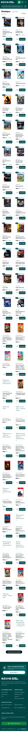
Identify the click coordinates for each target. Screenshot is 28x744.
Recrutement (4, 694)
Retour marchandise (19, 698)
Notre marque (4, 692)
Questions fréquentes (19, 692)
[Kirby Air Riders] (7, 356)
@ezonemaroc (19, 704)
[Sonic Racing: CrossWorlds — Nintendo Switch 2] (7, 546)
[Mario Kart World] (7, 411)
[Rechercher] (25, 6)
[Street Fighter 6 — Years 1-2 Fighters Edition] (20, 598)
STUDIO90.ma (24, 728)
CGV (2, 696)
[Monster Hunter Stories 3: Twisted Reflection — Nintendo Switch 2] (20, 437)
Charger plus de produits (14, 652)
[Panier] (22, 2)
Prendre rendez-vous (15, 723)
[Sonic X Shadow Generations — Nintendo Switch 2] (20, 546)
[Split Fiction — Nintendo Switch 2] (20, 572)
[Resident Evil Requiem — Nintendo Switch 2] (20, 519)
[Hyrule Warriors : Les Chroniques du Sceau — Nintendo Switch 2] (7, 328)
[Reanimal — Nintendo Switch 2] (7, 519)
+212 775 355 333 (7, 704)
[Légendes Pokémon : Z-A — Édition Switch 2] (7, 384)
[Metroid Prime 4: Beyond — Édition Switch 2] (7, 437)
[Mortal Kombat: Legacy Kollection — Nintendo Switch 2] (7, 466)
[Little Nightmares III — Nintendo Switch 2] (20, 384)
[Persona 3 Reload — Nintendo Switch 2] (20, 466)
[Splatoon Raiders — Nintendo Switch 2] (7, 572)
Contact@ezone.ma (20, 707)
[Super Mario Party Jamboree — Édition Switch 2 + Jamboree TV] (20, 625)
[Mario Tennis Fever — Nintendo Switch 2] (20, 411)
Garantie (17, 696)
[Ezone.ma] (7, 2)
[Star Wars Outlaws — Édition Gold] (7, 598)
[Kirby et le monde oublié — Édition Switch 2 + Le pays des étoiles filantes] (20, 356)
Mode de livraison (19, 694)
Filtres (24, 13)
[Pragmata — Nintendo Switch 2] (20, 492)
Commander (9, 39)
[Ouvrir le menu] (25, 2)
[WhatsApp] (19, 2)
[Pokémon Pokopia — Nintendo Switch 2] (7, 492)
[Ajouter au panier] (4, 39)
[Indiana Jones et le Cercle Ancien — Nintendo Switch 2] (20, 328)
